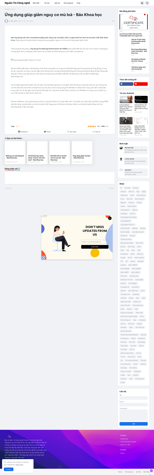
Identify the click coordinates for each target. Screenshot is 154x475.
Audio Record (141, 195)
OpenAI (129, 309)
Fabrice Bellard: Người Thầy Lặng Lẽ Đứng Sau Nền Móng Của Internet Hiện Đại (126, 108)
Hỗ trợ (130, 257)
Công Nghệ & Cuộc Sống (128, 217)
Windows (124, 379)
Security (143, 335)
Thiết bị (141, 346)
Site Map (146, 472)
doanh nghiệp (125, 232)
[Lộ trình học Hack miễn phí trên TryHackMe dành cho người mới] (134, 22)
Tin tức (123, 357)
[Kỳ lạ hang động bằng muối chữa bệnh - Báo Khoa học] (125, 51)
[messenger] (151, 470)
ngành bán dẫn (126, 301)
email (139, 246)
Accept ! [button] (8, 469)
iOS (122, 261)
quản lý (123, 323)
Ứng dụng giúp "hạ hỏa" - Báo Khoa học (82, 157)
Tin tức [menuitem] (46, 3)
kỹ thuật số (135, 287)
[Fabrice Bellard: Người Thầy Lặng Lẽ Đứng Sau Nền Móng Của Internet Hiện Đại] (126, 99)
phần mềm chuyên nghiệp (129, 316)
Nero (137, 298)
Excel (122, 250)
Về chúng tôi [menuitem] (68, 3)
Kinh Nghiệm (133, 283)
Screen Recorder (126, 331)
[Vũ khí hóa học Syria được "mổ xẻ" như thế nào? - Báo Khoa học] (37, 148)
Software (123, 342)
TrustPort (143, 364)
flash (133, 250)
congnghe (124, 213)
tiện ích (132, 349)
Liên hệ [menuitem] (57, 3)
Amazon (135, 188)
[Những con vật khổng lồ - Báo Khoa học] (15, 148)
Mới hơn (8, 188)
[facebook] (126, 84)
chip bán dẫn (131, 206)
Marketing (136, 294)
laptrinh (123, 290)
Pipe (13, 9)
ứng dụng (124, 368)
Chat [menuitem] (78, 3)
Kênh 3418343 (133, 265)
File (128, 250)
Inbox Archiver (139, 257)
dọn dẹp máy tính (138, 232)
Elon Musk (131, 246)
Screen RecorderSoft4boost (129, 335)
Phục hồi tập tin (126, 320)
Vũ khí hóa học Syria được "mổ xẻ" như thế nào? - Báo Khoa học (36, 158)
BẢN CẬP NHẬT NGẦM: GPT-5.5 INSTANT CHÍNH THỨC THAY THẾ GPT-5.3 (140, 129)
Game (132, 254)
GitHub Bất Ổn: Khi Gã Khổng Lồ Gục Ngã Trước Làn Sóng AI (141, 107)
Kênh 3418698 (136, 268)
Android (123, 191)
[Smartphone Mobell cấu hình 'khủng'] (125, 61)
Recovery (131, 323)
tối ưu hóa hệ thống (132, 360)
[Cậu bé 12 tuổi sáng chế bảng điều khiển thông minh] (125, 41)
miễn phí (123, 298)
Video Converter (126, 371)
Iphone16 (140, 261)
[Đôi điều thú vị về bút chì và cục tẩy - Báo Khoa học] (59, 148)
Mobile (131, 298)
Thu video (124, 349)
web (128, 375)
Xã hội (123, 382)
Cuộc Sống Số (125, 228)
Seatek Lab (124, 439)
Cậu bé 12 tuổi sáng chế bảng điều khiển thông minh (138, 41)
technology (141, 342)
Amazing (127, 188)
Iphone (133, 261)
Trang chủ (7, 9)
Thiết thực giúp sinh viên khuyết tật (138, 68)
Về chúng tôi (129, 472)
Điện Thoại (139, 243)
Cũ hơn (111, 188)
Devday (142, 228)
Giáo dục (140, 254)
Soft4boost (141, 338)
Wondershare (139, 379)
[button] (142, 3)
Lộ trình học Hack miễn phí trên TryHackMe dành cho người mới (131, 35)
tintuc (139, 357)
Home (122, 453)
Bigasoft (123, 202)
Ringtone (123, 327)
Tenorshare (124, 346)
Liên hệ (138, 472)
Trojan (135, 364)
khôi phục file (134, 276)
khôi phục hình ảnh (127, 279)
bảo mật (129, 199)
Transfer (143, 360)
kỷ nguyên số (125, 287)
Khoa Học (124, 276)
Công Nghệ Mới (125, 221)
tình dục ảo (131, 357)
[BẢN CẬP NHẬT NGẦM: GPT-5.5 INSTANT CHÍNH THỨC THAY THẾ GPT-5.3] (141, 120)
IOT (127, 261)
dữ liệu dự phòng (126, 239)
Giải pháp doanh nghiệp (128, 442)
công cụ (132, 213)
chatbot (139, 202)
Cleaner (134, 210)
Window (135, 375)
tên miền (133, 346)
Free (138, 250)
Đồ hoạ (123, 246)
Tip (122, 360)
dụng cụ (132, 235)
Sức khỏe (132, 342)
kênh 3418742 (135, 272)
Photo (142, 316)
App (138, 191)
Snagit (133, 338)
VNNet (123, 375)
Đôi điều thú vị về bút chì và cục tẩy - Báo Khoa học (58, 158)
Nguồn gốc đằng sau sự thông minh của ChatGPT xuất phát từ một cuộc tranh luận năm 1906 (126, 129)
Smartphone (124, 338)
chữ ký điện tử (125, 210)
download (124, 235)
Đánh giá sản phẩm (127, 243)
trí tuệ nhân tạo (125, 364)
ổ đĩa (136, 309)
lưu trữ (142, 290)
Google (123, 257)
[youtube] (141, 84)
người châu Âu (125, 305)
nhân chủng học (138, 305)
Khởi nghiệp (139, 279)
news (143, 298)
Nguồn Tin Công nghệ (17, 2)
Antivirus (131, 191)
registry (139, 323)
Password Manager (127, 312)
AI (121, 188)
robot (131, 327)
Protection (142, 320)
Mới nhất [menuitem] (36, 3)
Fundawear (124, 254)
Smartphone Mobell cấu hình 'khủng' (138, 60)
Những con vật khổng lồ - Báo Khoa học (15, 157)
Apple (144, 191)
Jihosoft (123, 265)
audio (132, 195)
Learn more (19, 465)
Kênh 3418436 (125, 268)
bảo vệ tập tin (139, 199)
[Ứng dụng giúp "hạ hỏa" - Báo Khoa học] (82, 148)
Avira (122, 199)
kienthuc (123, 283)
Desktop (134, 228)
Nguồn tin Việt (125, 445)
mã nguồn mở (125, 294)
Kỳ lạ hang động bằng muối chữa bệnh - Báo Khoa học (139, 51)
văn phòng (133, 368)
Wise (130, 379)
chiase (123, 206)
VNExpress (137, 371)
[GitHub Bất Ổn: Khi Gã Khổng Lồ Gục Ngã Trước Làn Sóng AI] (141, 99)
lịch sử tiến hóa (133, 290)
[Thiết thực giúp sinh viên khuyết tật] (125, 69)
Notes (122, 309)
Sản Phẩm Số (140, 327)
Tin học (138, 353)
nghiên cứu (136, 301)
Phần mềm (139, 312)
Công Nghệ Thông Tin (128, 224)
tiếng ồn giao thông (127, 353)
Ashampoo (124, 195)
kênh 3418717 (125, 272)
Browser (131, 202)
